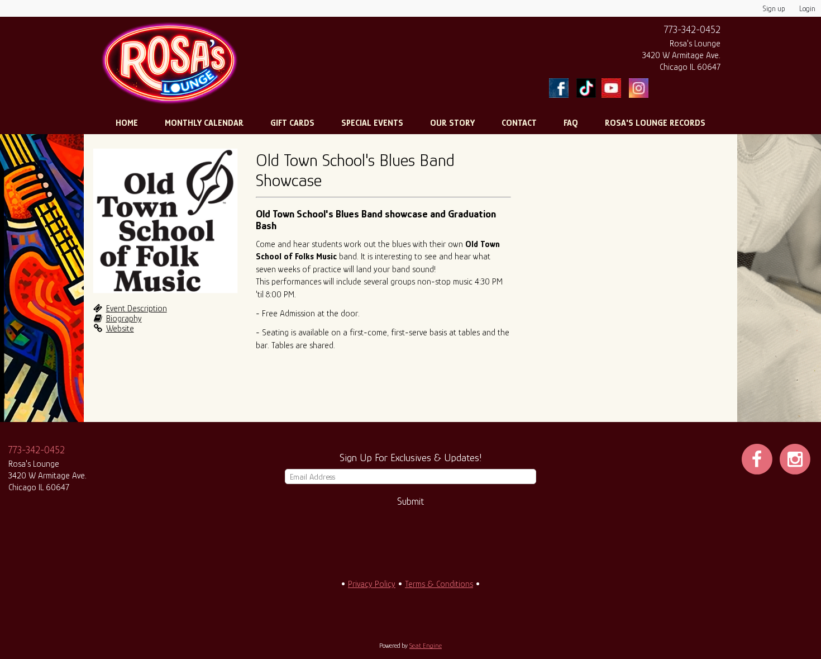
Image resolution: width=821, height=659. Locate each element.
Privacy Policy (371, 584)
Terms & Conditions (439, 584)
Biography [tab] (124, 319)
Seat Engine (425, 645)
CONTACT (519, 123)
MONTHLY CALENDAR (204, 123)
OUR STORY (452, 123)
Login (807, 8)
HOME (127, 123)
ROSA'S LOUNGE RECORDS (655, 123)
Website (120, 329)
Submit (410, 501)
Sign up (774, 8)
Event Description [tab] (136, 309)
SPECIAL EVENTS (372, 123)
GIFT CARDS (292, 123)
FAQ (571, 123)
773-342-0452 (692, 29)
